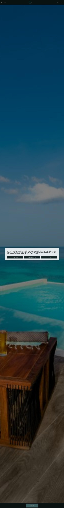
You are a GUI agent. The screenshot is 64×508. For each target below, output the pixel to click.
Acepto (49, 257)
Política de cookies (34, 253)
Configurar (15, 257)
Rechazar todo (32, 257)
